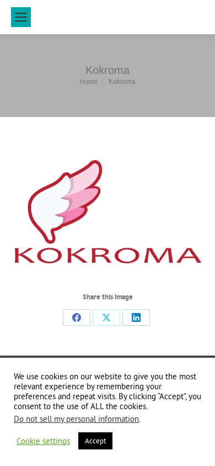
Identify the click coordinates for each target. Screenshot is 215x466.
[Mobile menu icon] (21, 17)
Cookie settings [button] (43, 441)
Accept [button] (95, 440)
